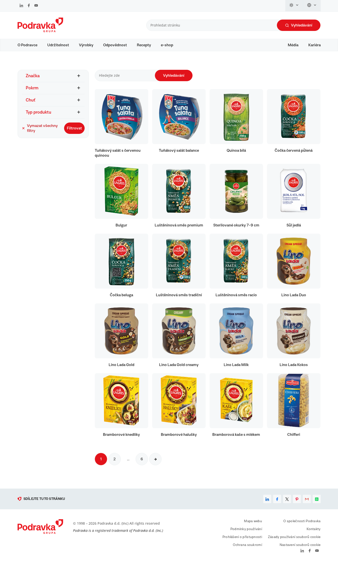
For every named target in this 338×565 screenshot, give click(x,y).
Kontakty (313, 529)
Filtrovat (74, 128)
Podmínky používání (246, 529)
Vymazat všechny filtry (42, 128)
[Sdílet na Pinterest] (297, 499)
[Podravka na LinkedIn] (21, 6)
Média (293, 45)
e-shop (167, 45)
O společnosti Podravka (301, 521)
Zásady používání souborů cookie (294, 537)
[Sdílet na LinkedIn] (267, 499)
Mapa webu (253, 521)
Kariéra (314, 45)
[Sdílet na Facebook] (277, 499)
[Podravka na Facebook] (29, 6)
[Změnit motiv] (294, 5)
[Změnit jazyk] (312, 5)
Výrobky (86, 45)
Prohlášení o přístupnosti (242, 537)
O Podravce (27, 45)
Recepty (144, 45)
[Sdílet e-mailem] (307, 499)
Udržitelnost (58, 45)
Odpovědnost (115, 45)
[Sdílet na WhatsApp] (317, 499)
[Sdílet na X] (287, 499)
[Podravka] (40, 31)
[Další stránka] (155, 459)
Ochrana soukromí (247, 545)
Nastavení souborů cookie (300, 545)
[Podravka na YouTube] (36, 6)
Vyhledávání (301, 25)
